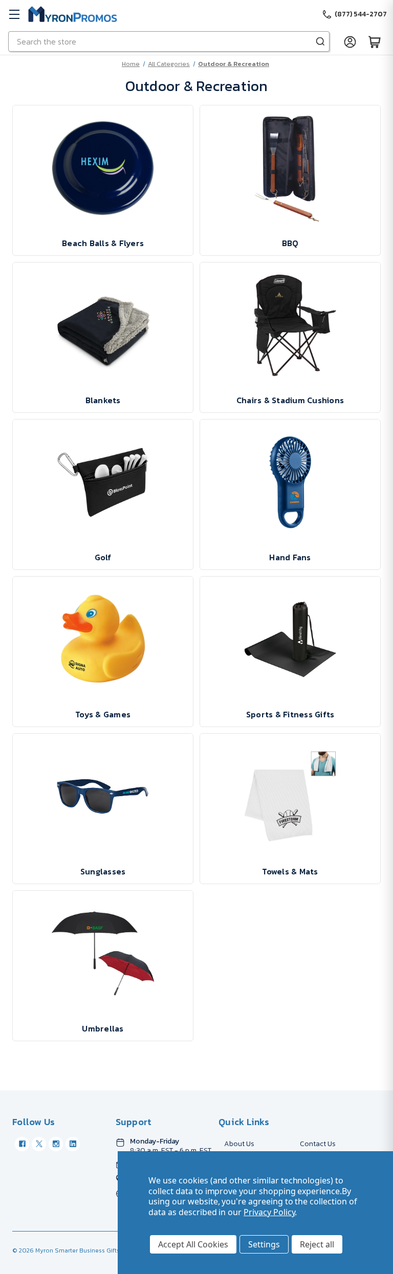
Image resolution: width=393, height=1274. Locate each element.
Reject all (317, 1244)
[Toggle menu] (14, 14)
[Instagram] (56, 1144)
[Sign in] (350, 41)
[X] (39, 1144)
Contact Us (318, 1143)
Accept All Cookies (193, 1244)
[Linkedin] (73, 1144)
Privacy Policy (269, 1212)
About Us (239, 1143)
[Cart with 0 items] (374, 41)
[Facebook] (22, 1144)
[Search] (320, 41)
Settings (264, 1244)
